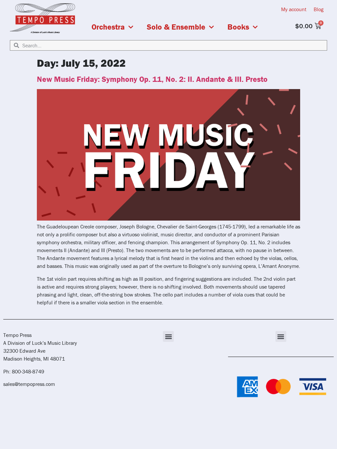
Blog (319, 9)
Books (238, 27)
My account (293, 9)
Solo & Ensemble (176, 27)
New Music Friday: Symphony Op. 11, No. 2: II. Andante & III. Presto (152, 79)
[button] (168, 336)
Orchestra (108, 27)
